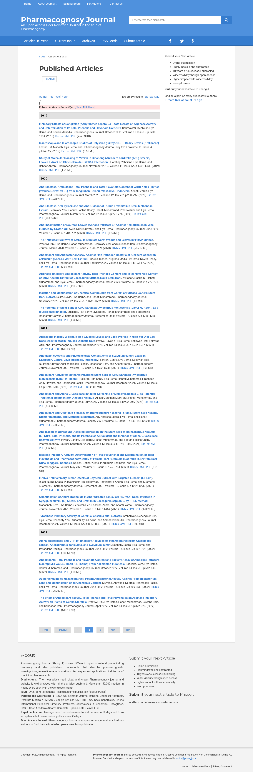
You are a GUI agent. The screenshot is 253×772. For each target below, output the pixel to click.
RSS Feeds (110, 41)
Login (198, 100)
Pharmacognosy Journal (68, 19)
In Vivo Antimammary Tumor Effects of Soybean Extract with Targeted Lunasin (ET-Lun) (95, 477)
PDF (73, 136)
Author (43, 96)
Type (57, 96)
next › (113, 630)
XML (156, 96)
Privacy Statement (222, 766)
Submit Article (134, 41)
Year (65, 96)
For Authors (94, 3)
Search (50, 79)
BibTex (149, 96)
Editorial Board (72, 3)
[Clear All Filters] (84, 107)
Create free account (178, 100)
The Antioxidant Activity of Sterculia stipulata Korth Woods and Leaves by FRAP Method (96, 239)
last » (129, 630)
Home (27, 3)
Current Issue (65, 41)
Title (50, 96)
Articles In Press (36, 41)
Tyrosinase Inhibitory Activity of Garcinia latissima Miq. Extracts (80, 515)
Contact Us (116, 3)
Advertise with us (201, 766)
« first (45, 630)
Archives (88, 41)
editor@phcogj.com (186, 758)
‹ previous (63, 630)
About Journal (46, 3)
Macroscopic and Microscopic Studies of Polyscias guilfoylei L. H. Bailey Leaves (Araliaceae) (99, 143)
